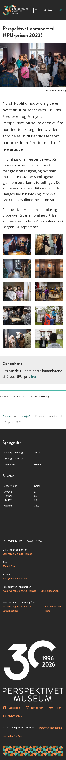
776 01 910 (9, 566)
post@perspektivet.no (15, 578)
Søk (49, 10)
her (34, 376)
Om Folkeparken (49, 590)
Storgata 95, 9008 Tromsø (17, 553)
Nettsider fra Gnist (13, 736)
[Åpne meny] (35, 10)
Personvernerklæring (50, 727)
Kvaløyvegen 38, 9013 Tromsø (19, 590)
